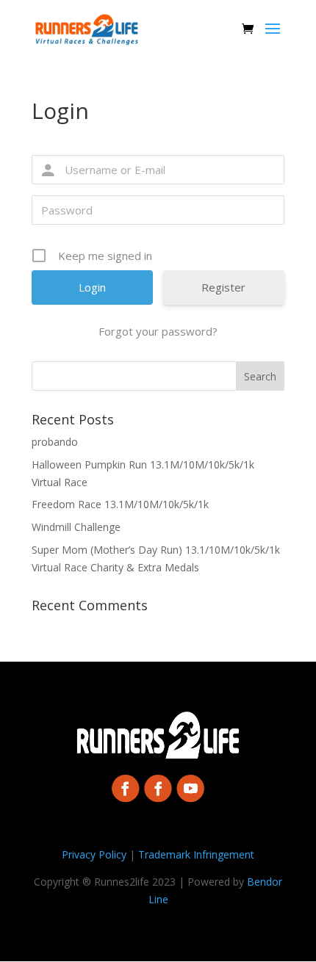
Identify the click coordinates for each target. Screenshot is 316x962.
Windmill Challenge (76, 527)
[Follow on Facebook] (125, 787)
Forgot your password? (158, 331)
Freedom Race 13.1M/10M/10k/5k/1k (120, 504)
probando (55, 442)
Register (223, 287)
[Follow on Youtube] (190, 787)
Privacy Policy (94, 854)
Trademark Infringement (196, 854)
